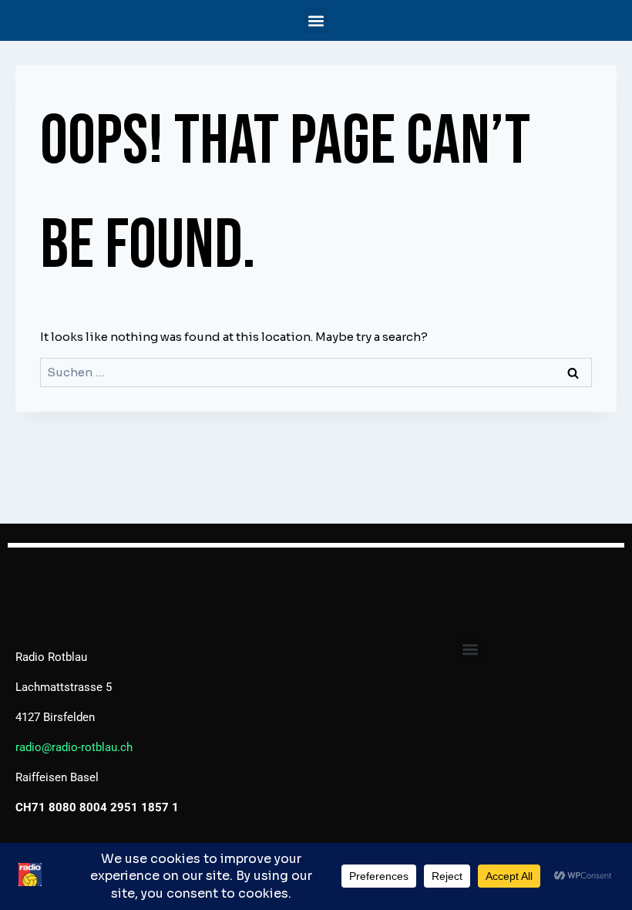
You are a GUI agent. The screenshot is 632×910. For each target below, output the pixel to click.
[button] (316, 20)
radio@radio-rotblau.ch (74, 747)
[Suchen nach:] (316, 372)
